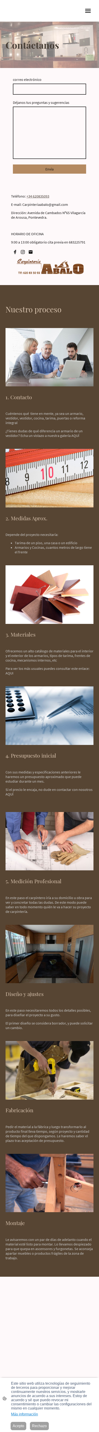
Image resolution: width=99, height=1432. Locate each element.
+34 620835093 (37, 196)
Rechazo (39, 1426)
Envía (49, 169)
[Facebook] (15, 252)
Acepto (18, 1426)
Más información (24, 1414)
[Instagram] (23, 252)
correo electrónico (27, 79)
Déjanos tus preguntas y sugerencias (41, 102)
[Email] (31, 252)
